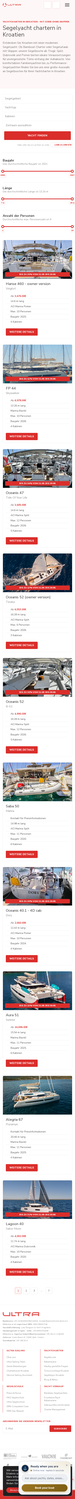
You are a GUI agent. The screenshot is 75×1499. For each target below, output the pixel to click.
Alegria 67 (14, 1119)
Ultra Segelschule (16, 1401)
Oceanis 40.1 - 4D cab (24, 910)
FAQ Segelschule (15, 1397)
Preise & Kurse (14, 1393)
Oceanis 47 (15, 492)
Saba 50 (12, 806)
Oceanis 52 (15, 701)
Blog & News (51, 1379)
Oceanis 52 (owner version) (28, 597)
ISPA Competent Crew (18, 1406)
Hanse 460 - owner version (28, 283)
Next (57, 1290)
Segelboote (50, 1357)
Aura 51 (12, 1015)
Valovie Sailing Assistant (19, 1375)
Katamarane (50, 1361)
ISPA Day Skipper (15, 1410)
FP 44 (11, 388)
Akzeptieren (16, 1490)
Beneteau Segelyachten (55, 1393)
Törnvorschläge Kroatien (56, 1370)
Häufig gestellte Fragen (56, 1366)
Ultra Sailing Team (16, 1361)
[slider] (2, 171)
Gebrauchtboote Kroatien (57, 1405)
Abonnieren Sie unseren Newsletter (26, 1421)
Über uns (11, 1357)
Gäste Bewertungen (16, 1366)
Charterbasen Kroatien (18, 1370)
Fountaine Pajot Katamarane (52, 1399)
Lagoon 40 (15, 1223)
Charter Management (54, 1409)
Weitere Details (21, 332)
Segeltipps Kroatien (54, 1375)
